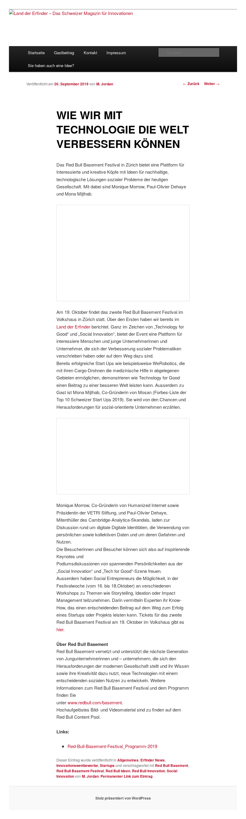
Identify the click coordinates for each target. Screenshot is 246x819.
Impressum (116, 52)
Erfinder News (152, 760)
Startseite (36, 52)
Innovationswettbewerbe (77, 765)
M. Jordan (104, 84)
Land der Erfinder (73, 326)
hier (59, 629)
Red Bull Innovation (148, 770)
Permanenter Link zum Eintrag (126, 776)
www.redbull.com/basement (95, 702)
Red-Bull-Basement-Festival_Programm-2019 (112, 746)
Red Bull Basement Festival (80, 770)
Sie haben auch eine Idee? (51, 65)
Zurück (191, 83)
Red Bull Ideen (118, 770)
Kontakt (90, 52)
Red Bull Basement (171, 765)
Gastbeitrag (64, 52)
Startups (107, 765)
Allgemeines (128, 760)
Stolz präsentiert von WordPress (123, 798)
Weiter (212, 83)
